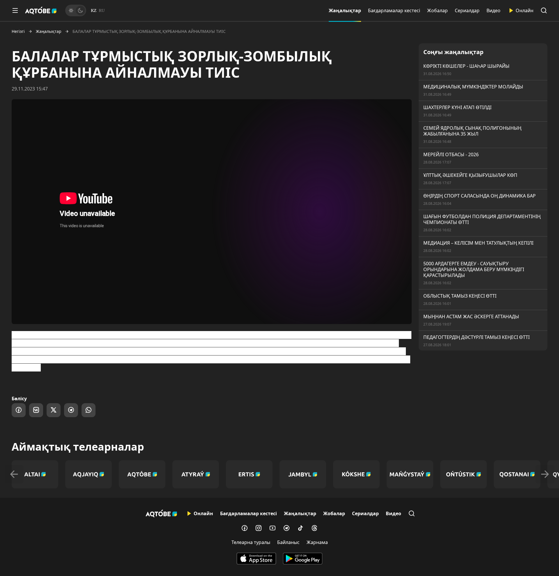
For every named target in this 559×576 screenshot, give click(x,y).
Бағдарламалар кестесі (394, 10)
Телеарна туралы (250, 542)
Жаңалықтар (345, 10)
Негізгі (18, 31)
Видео (493, 10)
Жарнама (317, 542)
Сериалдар (467, 10)
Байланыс (288, 542)
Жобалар (437, 10)
